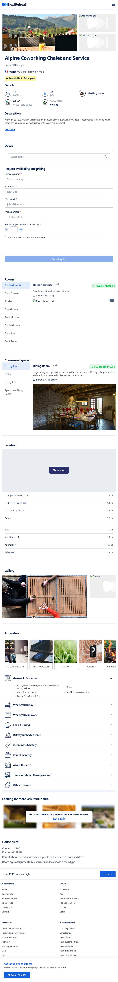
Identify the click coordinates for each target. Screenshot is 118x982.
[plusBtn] (21, 229)
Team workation (67, 946)
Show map (59, 470)
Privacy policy (8, 907)
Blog (4, 950)
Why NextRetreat (9, 898)
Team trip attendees (68, 955)
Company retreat (67, 928)
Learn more (61, 967)
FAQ (4, 955)
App (61, 893)
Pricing (63, 907)
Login (62, 911)
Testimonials (7, 893)
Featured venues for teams (13, 932)
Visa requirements (10, 946)
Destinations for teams (12, 928)
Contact (5, 911)
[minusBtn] (6, 229)
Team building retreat (69, 941)
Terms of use (7, 902)
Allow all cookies (17, 975)
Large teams (65, 932)
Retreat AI (6, 941)
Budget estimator (9, 937)
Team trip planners (68, 950)
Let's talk (59, 818)
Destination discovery (69, 898)
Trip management (67, 902)
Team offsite (65, 937)
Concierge (64, 889)
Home (4, 889)
